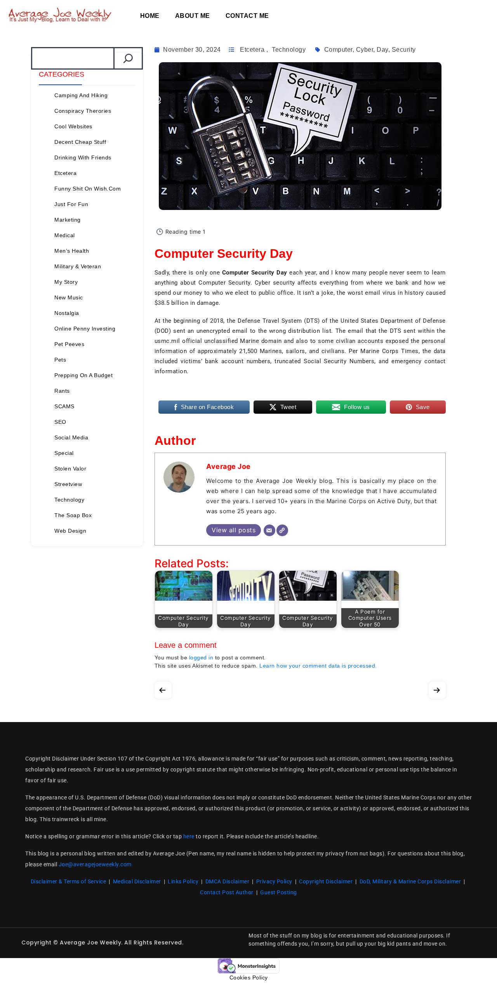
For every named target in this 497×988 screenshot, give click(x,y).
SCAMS (64, 406)
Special (64, 453)
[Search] (128, 58)
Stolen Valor (70, 468)
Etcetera (65, 173)
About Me (192, 15)
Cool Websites (73, 126)
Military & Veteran (77, 266)
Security (404, 49)
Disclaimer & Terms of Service (68, 881)
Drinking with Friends (82, 157)
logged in (201, 657)
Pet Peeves (69, 344)
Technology (69, 500)
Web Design (70, 531)
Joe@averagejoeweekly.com (95, 864)
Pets (60, 360)
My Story (66, 282)
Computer (338, 49)
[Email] (269, 530)
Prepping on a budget (83, 375)
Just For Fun (71, 204)
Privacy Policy (274, 881)
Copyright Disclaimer (326, 881)
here (189, 836)
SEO (60, 422)
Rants (62, 391)
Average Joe (228, 466)
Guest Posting (278, 892)
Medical (64, 235)
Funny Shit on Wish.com (87, 188)
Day (382, 49)
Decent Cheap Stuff (80, 142)
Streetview (68, 484)
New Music (68, 297)
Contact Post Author (227, 892)
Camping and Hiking (81, 95)
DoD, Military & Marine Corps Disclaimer (410, 881)
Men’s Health (71, 251)
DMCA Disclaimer (227, 881)
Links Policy (183, 881)
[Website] (282, 530)
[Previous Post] (163, 688)
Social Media (71, 437)
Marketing (67, 220)
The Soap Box (73, 515)
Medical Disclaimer (137, 881)
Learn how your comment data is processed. (318, 666)
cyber (365, 49)
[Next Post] (437, 688)
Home (150, 15)
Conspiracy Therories (82, 111)
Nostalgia (66, 313)
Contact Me (247, 15)
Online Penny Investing (84, 328)
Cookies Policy (248, 977)
